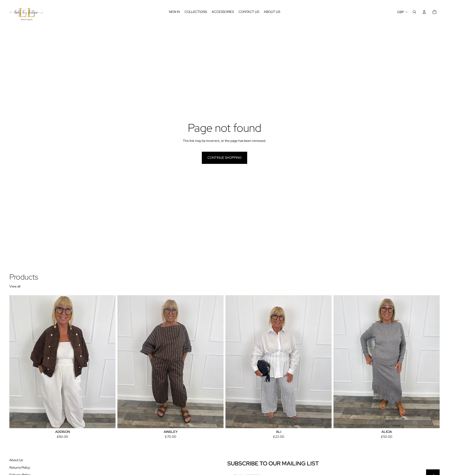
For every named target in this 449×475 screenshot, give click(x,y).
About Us (16, 460)
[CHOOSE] (108, 421)
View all (14, 286)
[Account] (424, 12)
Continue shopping (224, 157)
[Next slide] (217, 362)
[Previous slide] (124, 362)
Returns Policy (19, 467)
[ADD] (324, 421)
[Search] (414, 12)
